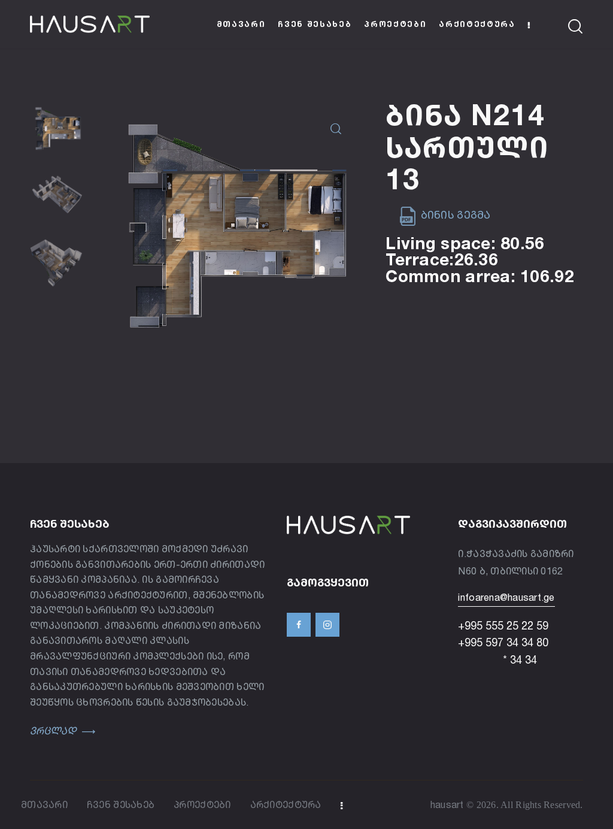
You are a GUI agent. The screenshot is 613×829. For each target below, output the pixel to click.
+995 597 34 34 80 (503, 642)
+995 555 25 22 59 (503, 625)
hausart (447, 804)
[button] (335, 129)
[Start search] (575, 26)
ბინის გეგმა (453, 214)
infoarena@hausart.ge (506, 597)
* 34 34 (497, 659)
